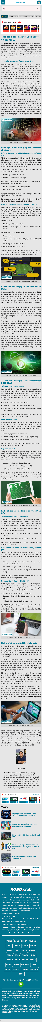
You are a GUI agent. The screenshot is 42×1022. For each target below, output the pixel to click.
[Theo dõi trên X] (14, 932)
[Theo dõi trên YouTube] (32, 932)
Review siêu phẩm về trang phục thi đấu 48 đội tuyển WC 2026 (24, 825)
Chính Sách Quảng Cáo (11, 998)
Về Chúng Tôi (6, 991)
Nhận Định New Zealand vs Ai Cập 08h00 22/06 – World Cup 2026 (24, 814)
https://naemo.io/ (15, 913)
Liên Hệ (26, 991)
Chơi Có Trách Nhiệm (30, 998)
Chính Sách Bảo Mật (21, 993)
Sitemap (5, 1000)
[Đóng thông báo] (38, 8)
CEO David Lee (17, 991)
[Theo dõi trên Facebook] (9, 932)
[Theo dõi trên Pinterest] (23, 932)
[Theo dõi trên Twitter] (18, 932)
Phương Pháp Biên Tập (31, 995)
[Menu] (3, 2)
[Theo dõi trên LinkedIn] (28, 932)
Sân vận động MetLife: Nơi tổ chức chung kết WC (24, 857)
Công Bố (33, 991)
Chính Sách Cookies (15, 995)
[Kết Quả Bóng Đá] (21, 2)
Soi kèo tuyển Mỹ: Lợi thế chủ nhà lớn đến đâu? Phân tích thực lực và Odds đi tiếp (25, 846)
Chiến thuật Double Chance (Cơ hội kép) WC (26, 836)
